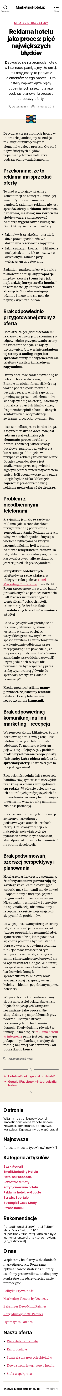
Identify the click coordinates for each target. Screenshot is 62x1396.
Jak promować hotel (20, 1058)
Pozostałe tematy (16, 1182)
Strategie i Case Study (31, 22)
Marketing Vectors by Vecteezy (25, 1299)
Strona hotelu (13, 1208)
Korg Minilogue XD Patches (23, 1314)
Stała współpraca (19, 1374)
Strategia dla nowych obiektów (29, 1358)
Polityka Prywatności (18, 1291)
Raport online (17, 1349)
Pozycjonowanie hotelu (20, 1187)
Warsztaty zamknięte (22, 1341)
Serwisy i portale (15, 1197)
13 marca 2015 (45, 106)
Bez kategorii (13, 1166)
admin (24, 106)
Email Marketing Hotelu (20, 1171)
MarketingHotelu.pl (31, 7)
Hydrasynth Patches (18, 1322)
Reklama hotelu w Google (22, 1192)
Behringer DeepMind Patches (24, 1307)
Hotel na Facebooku (18, 1177)
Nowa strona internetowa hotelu (30, 1366)
